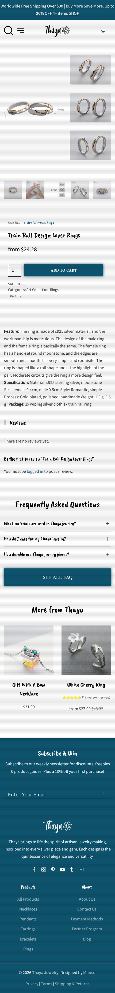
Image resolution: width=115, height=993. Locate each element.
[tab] (13, 190)
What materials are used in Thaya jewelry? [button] (40, 523)
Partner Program (87, 929)
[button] (8, 31)
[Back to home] (57, 31)
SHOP (74, 13)
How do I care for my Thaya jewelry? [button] (35, 539)
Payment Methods (87, 919)
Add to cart (64, 270)
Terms (46, 984)
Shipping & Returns (72, 984)
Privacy (31, 984)
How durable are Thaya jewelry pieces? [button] (36, 554)
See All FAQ (57, 577)
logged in (35, 471)
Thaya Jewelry (45, 973)
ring (18, 295)
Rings (50, 222)
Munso (89, 973)
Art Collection (36, 222)
